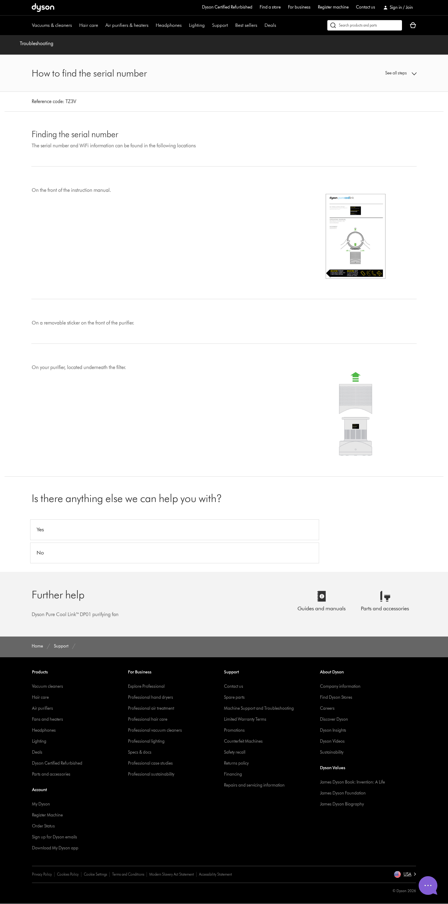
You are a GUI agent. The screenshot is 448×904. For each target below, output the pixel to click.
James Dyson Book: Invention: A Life (352, 782)
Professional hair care (147, 719)
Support (220, 25)
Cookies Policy (68, 874)
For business (299, 7)
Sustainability (331, 752)
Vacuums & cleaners (52, 25)
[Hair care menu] (101, 25)
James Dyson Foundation (343, 793)
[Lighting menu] (208, 25)
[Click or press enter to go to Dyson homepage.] (43, 7)
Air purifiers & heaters (126, 25)
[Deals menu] (279, 25)
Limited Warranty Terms (245, 719)
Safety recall (234, 752)
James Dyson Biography (342, 804)
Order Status (43, 826)
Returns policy (236, 763)
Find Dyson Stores (336, 697)
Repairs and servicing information (254, 785)
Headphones (169, 25)
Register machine (333, 7)
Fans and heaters (47, 719)
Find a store (270, 7)
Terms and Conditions (128, 874)
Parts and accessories (51, 774)
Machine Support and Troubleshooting (259, 708)
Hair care (88, 25)
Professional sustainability (151, 774)
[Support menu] (231, 25)
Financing (233, 774)
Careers (327, 708)
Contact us (365, 7)
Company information (340, 686)
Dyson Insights (333, 730)
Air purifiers (42, 708)
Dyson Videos (332, 741)
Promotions (234, 730)
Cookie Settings (95, 874)
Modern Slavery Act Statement (171, 874)
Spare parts (234, 697)
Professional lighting (146, 741)
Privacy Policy (42, 874)
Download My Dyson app (55, 848)
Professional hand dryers (150, 697)
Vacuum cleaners (47, 686)
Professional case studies (150, 763)
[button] (372, 73)
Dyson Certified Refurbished (227, 7)
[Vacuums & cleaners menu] (75, 25)
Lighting (197, 25)
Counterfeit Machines (243, 741)
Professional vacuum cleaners (155, 730)
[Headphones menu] (185, 25)
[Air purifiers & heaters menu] (151, 25)
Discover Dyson (334, 719)
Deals (270, 25)
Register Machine (47, 815)
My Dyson (41, 804)
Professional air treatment (151, 708)
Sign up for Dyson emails (54, 837)
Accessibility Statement (215, 874)
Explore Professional (146, 686)
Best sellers (246, 25)
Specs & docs (139, 752)
